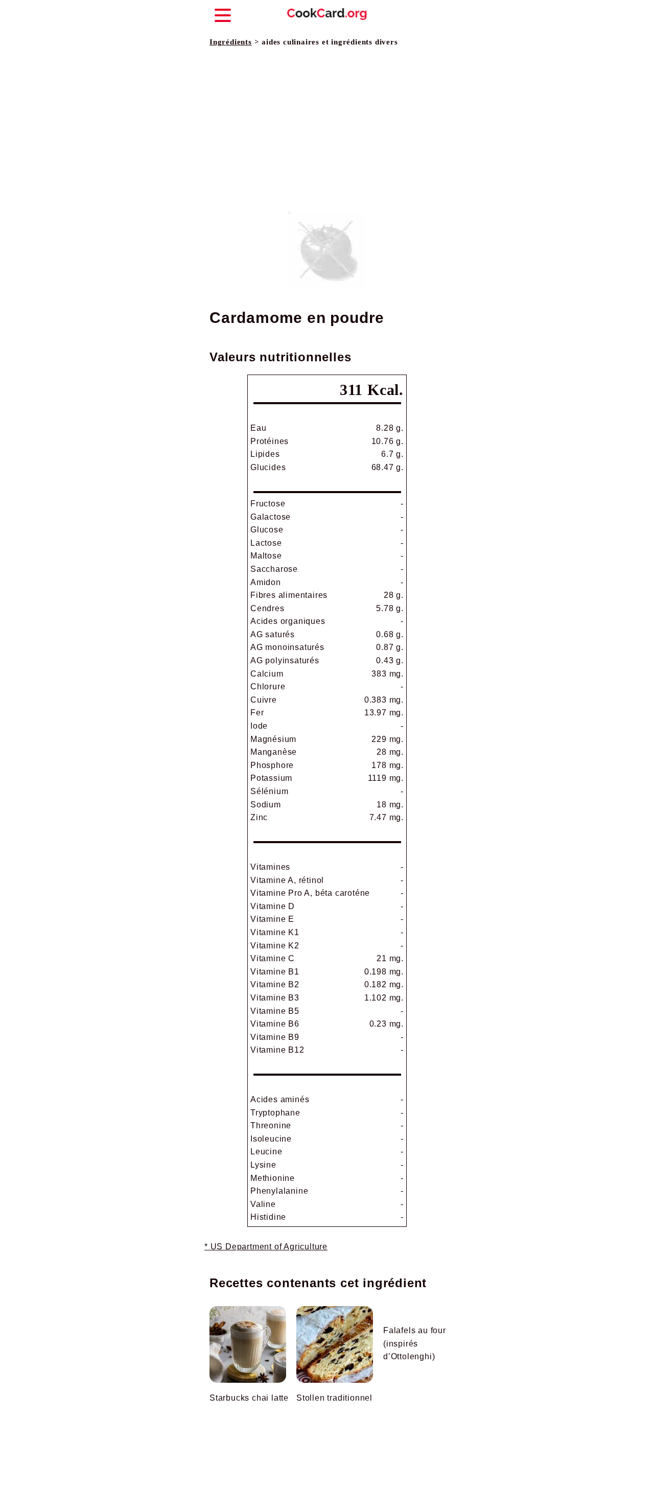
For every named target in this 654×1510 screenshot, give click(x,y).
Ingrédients (230, 42)
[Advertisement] (327, 129)
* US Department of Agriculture (266, 1246)
